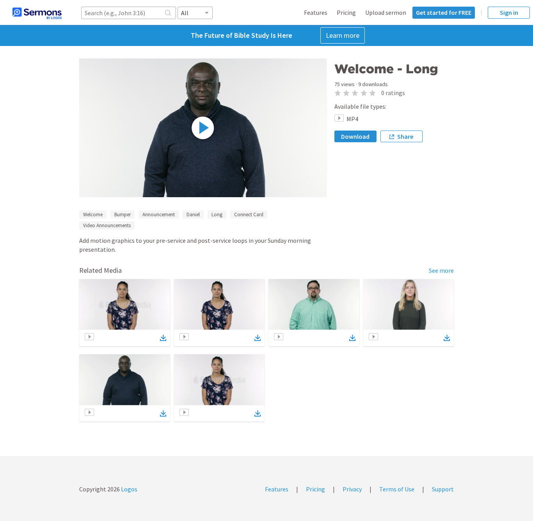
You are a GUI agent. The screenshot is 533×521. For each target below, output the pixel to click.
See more (441, 270)
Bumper (122, 214)
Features (315, 12)
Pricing (346, 12)
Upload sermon (385, 12)
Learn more (342, 35)
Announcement (158, 214)
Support (443, 489)
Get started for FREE (443, 12)
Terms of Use (396, 489)
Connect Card (248, 214)
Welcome (93, 214)
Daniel (193, 214)
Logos (128, 489)
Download (355, 136)
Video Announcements (107, 225)
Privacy (352, 489)
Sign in (509, 12)
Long (216, 214)
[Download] (163, 338)
